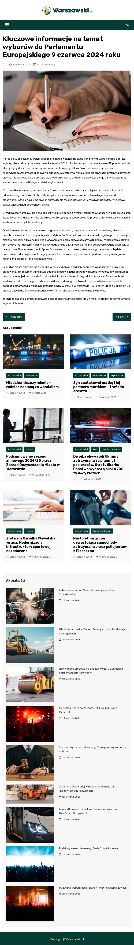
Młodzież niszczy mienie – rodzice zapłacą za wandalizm (32, 385)
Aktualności (43, 64)
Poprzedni (16, 317)
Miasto (29, 449)
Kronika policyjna (111, 449)
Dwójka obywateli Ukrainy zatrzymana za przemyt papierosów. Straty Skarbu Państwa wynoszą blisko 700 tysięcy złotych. (98, 464)
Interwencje (99, 375)
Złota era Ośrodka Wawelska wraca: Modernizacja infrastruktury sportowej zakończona (30, 544)
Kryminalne (117, 375)
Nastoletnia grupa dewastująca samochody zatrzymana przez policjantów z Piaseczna (100, 544)
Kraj (53, 64)
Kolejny (120, 317)
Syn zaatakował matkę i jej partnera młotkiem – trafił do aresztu (98, 387)
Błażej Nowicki (17, 393)
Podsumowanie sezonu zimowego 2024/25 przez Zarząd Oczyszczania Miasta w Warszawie (33, 462)
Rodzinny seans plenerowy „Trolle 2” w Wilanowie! (88, 848)
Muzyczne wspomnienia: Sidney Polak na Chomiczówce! (92, 887)
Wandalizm (32, 375)
